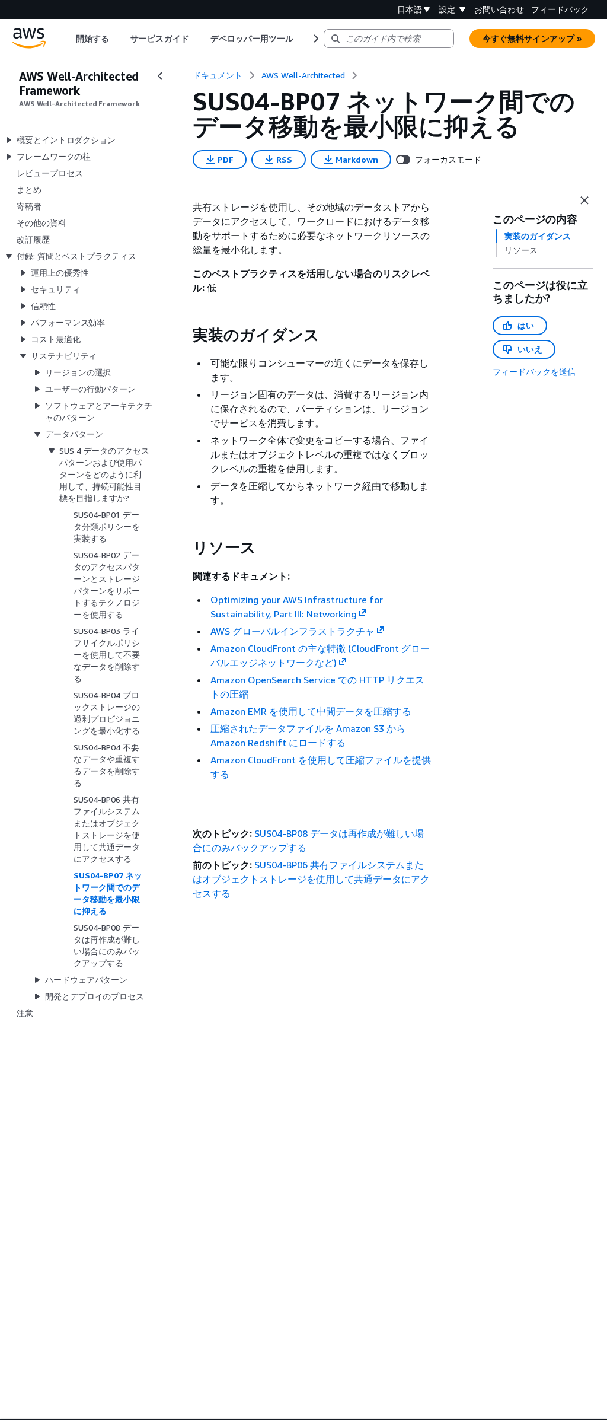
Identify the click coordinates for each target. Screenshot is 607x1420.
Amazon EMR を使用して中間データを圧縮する (310, 711)
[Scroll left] (67, 38)
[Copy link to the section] (183, 335)
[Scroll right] (315, 38)
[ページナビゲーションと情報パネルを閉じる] (584, 200)
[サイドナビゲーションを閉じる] (160, 75)
